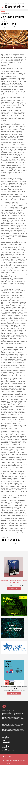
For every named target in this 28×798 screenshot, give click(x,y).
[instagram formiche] (8, 757)
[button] (3, 7)
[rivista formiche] (14, 673)
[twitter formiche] (5, 757)
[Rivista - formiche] (14, 737)
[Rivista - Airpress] (14, 741)
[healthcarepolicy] (14, 750)
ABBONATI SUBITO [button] (14, 588)
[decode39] (14, 746)
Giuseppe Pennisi (5, 19)
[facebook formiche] (3, 757)
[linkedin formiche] (10, 757)
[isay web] (8, 763)
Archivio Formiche (5, 13)
